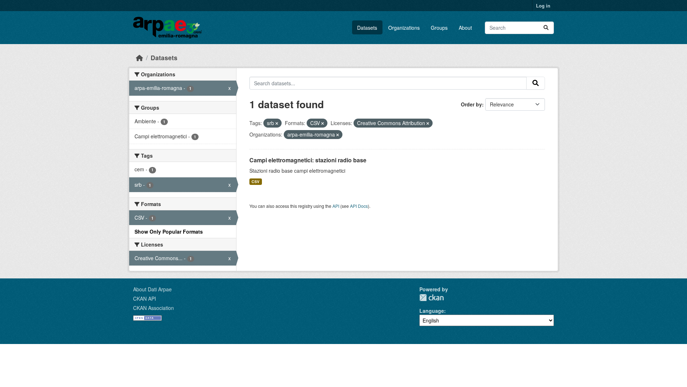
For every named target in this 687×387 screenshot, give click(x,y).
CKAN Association (153, 307)
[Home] (139, 57)
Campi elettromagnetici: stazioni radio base (307, 160)
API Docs (359, 206)
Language (431, 310)
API (335, 206)
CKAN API (144, 298)
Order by (471, 104)
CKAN (431, 297)
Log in (543, 5)
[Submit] (546, 28)
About (465, 27)
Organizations (404, 27)
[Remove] (277, 123)
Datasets (367, 27)
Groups (439, 27)
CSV (255, 181)
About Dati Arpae (152, 289)
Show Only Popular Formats (169, 231)
